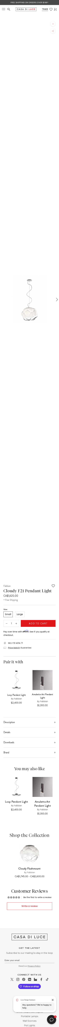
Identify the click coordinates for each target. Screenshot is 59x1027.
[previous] (2, 299)
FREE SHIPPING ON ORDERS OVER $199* (29, 2)
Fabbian (7, 586)
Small (8, 614)
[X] (11, 979)
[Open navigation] (3, 9)
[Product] (29, 854)
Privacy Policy (34, 966)
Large (20, 614)
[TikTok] (47, 979)
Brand (6, 752)
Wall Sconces (29, 1021)
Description (9, 722)
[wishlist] (51, 9)
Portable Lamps (29, 1016)
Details (6, 732)
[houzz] (35, 979)
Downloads (8, 742)
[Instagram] (17, 979)
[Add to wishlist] (53, 586)
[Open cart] (55, 9)
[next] (56, 299)
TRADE (45, 9)
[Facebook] (41, 979)
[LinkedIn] (29, 979)
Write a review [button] (29, 906)
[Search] (8, 9)
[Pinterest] (23, 979)
